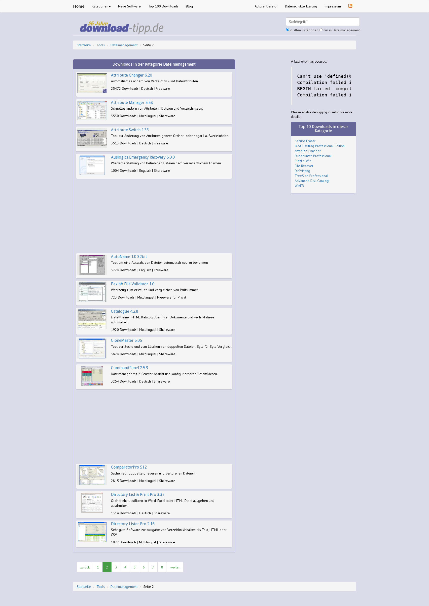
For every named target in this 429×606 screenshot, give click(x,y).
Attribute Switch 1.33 (130, 130)
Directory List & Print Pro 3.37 (138, 494)
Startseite (84, 45)
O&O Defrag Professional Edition (320, 146)
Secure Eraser (305, 141)
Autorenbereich (266, 6)
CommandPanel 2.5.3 (129, 367)
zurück (85, 567)
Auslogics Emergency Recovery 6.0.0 (143, 157)
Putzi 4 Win (303, 161)
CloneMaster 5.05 (126, 340)
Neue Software (129, 6)
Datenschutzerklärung (301, 6)
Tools (101, 45)
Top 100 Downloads (163, 6)
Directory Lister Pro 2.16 (133, 523)
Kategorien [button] (100, 6)
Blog (189, 6)
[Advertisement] (154, 216)
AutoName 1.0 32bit (129, 256)
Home (78, 6)
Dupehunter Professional (313, 156)
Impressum (332, 6)
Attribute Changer (308, 151)
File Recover (304, 166)
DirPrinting (302, 171)
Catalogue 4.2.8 (124, 311)
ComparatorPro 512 (129, 467)
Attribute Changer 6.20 (131, 75)
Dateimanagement (124, 45)
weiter (175, 567)
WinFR (299, 185)
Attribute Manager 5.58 (132, 102)
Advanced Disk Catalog (312, 180)
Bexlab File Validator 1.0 (132, 284)
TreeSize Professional (311, 175)
